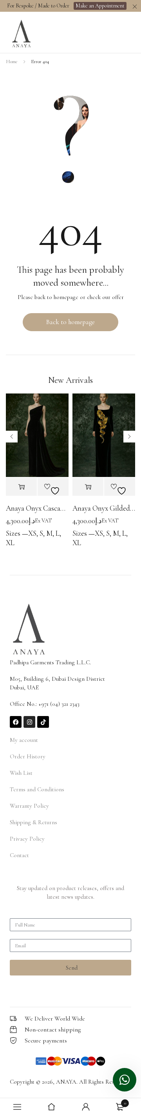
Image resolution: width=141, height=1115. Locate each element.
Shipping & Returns (33, 822)
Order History (27, 756)
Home (12, 61)
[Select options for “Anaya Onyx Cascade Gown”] (21, 487)
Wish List (21, 772)
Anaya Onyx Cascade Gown (37, 508)
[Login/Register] (86, 1107)
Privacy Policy (27, 838)
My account (24, 739)
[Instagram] (29, 722)
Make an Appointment (100, 5)
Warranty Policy (29, 805)
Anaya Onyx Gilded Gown (103, 508)
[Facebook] (16, 722)
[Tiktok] (43, 722)
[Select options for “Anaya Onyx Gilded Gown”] (87, 487)
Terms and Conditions (37, 789)
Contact (19, 855)
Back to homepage (70, 322)
